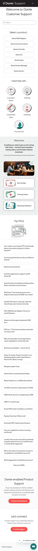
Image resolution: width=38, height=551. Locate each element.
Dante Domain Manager (19, 65)
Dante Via (19, 55)
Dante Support (7, 547)
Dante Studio (19, 60)
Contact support (19, 529)
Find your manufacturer (19, 501)
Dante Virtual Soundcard (19, 44)
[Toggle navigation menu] (32, 3)
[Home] (14, 3)
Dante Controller (19, 49)
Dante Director (19, 71)
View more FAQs (19, 465)
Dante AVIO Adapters (19, 38)
